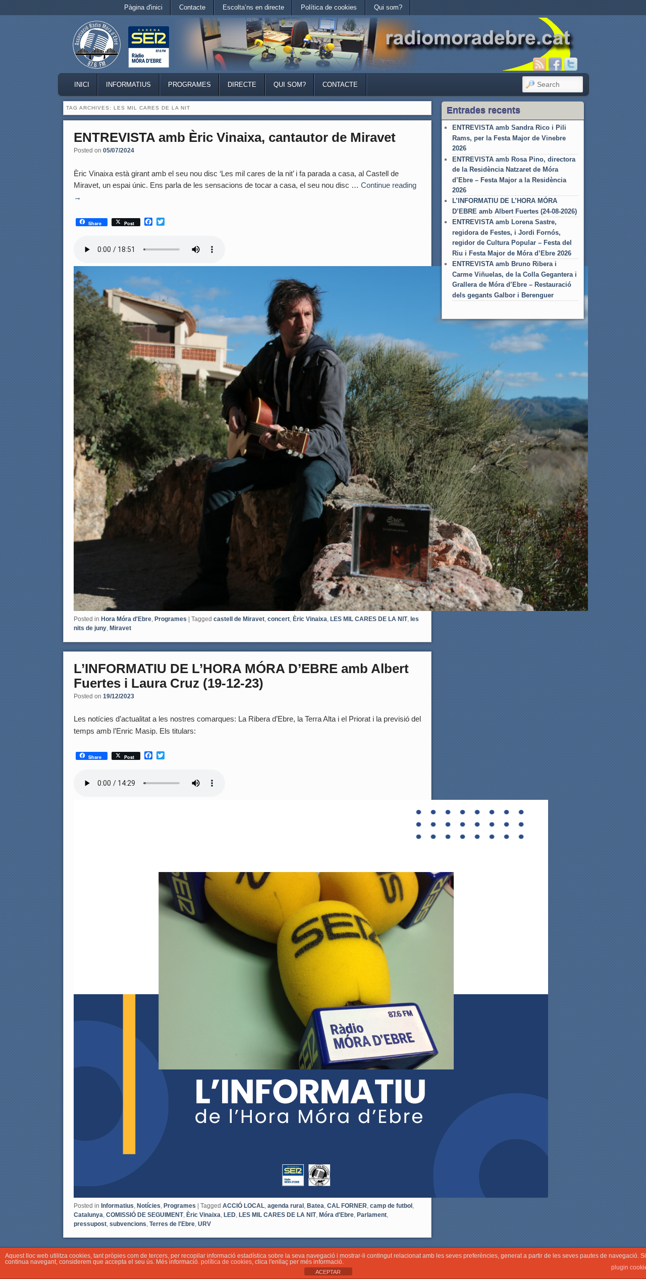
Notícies (148, 1205)
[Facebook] (555, 64)
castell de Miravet (238, 619)
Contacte (192, 7)
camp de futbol (391, 1205)
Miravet (120, 628)
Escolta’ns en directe (253, 7)
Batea (315, 1205)
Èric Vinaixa (310, 619)
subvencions (128, 1223)
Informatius (128, 84)
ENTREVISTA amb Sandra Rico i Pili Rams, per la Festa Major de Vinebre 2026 (509, 138)
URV (204, 1223)
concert (278, 619)
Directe (242, 84)
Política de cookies (329, 7)
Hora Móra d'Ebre (126, 619)
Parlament (372, 1214)
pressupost (90, 1223)
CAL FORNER (347, 1205)
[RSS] (539, 64)
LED (230, 1214)
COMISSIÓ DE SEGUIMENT (144, 1214)
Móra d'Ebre (336, 1214)
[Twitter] (570, 64)
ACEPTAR (328, 1272)
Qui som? (388, 7)
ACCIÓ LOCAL (243, 1205)
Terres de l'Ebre (172, 1223)
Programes (189, 84)
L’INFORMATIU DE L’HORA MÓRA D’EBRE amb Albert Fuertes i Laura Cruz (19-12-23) (241, 676)
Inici (81, 84)
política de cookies (226, 1261)
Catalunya (88, 1214)
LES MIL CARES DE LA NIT (368, 619)
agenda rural (285, 1205)
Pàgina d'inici (143, 7)
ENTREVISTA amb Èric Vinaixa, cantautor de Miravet (235, 137)
